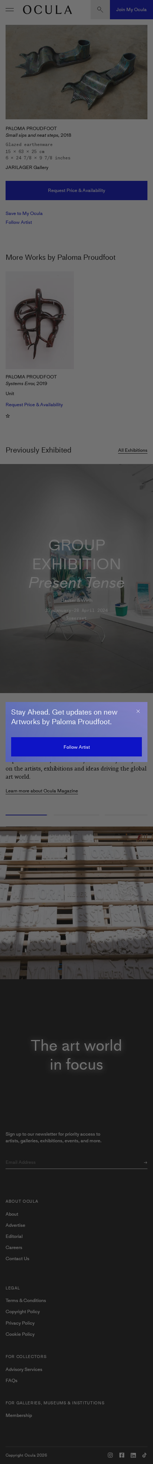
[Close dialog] (138, 711)
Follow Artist (77, 747)
